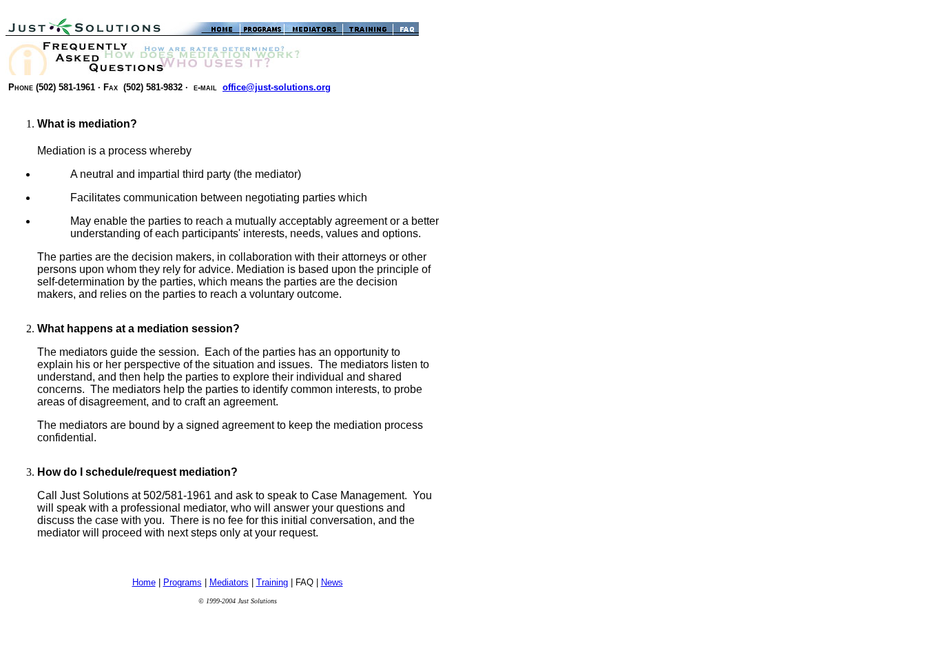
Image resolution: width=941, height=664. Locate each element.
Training (272, 582)
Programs (182, 582)
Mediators (229, 582)
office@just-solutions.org (277, 87)
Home (144, 582)
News (332, 582)
